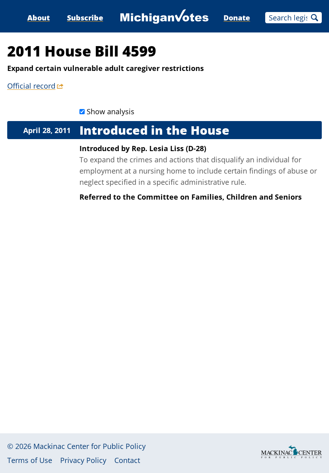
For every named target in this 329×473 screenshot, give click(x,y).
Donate (236, 17)
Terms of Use (29, 460)
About (38, 17)
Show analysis (110, 111)
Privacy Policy (83, 460)
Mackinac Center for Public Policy (89, 446)
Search (314, 17)
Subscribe (85, 17)
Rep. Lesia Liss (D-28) (169, 148)
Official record (31, 86)
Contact (127, 460)
